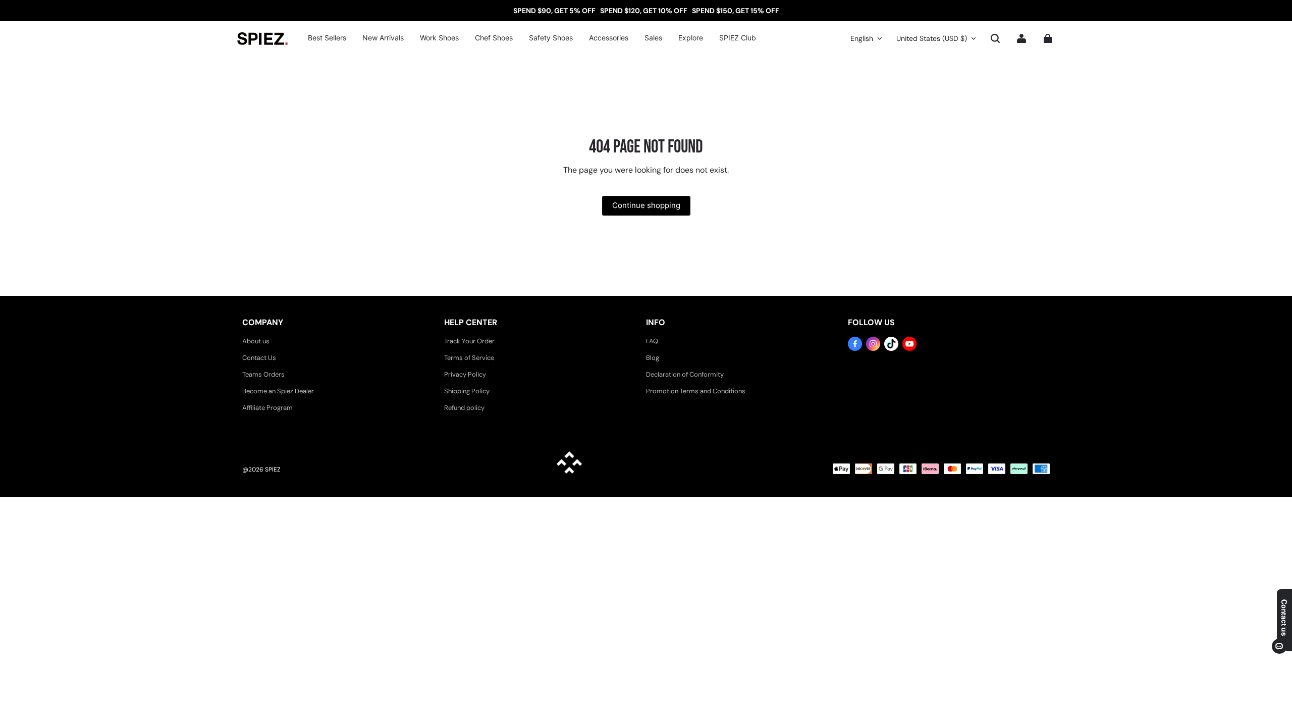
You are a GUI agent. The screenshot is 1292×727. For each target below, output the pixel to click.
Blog (652, 357)
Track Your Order (469, 341)
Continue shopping (646, 205)
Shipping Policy (467, 391)
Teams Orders (263, 374)
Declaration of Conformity (685, 374)
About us (256, 341)
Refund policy (464, 407)
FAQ (652, 341)
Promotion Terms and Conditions (695, 391)
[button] (995, 38)
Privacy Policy (465, 374)
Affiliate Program (267, 407)
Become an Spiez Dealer (278, 391)
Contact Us (259, 357)
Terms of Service (469, 357)
